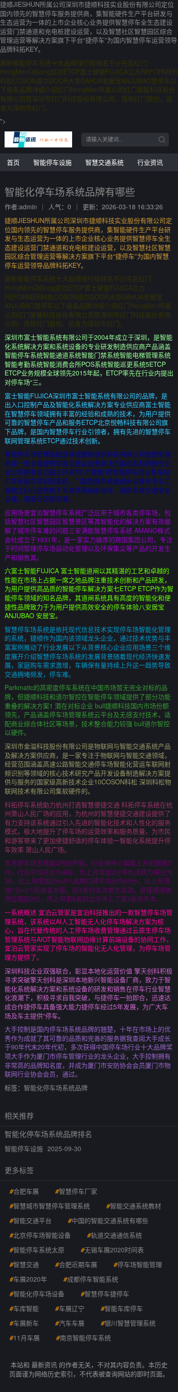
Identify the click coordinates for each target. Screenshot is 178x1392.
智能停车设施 (52, 162)
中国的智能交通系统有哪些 (108, 1220)
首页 (13, 162)
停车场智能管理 (138, 1264)
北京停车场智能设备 (40, 1235)
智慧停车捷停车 (105, 1293)
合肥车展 (24, 1191)
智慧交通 (24, 1264)
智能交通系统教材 (133, 1205)
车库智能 (24, 1308)
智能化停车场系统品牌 (56, 1087)
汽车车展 (69, 1322)
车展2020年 (28, 1278)
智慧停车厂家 (76, 1191)
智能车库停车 (122, 1308)
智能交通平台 (31, 1220)
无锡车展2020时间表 (112, 1249)
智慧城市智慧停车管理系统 (50, 1205)
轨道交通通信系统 (114, 1235)
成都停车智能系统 (90, 1278)
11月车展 (25, 1337)
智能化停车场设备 (37, 1293)
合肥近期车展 (76, 1264)
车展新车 (24, 1322)
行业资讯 (150, 162)
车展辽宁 (69, 1308)
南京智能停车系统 (83, 1337)
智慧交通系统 (104, 162)
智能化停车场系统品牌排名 (48, 1134)
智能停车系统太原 (37, 1249)
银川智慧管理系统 (128, 1322)
